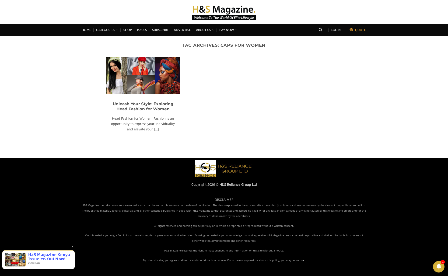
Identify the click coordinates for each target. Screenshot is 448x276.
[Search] (320, 29)
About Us (203, 30)
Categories (105, 30)
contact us (298, 260)
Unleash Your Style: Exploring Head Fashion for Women (143, 106)
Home (86, 30)
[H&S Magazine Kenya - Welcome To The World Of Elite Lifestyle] (224, 12)
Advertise (182, 30)
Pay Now (226, 30)
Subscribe (160, 30)
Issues (142, 30)
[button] (336, 30)
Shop (127, 30)
